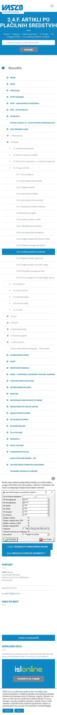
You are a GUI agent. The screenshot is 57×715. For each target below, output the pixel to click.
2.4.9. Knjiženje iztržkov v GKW (28, 219)
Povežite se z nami (29, 678)
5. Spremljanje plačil (18, 329)
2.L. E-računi (18, 309)
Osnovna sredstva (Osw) (22, 380)
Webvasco (15, 438)
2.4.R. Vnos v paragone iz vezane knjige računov (35, 277)
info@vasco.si (14, 593)
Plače (12, 361)
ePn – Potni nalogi (19, 109)
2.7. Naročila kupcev (21, 296)
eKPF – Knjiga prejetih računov (24, 103)
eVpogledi (15, 90)
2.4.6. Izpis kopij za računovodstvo (30, 200)
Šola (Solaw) (16, 432)
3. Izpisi (13, 316)
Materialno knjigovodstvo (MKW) (26, 400)
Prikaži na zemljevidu (27, 637)
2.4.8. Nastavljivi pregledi (26, 213)
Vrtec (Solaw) (16, 445)
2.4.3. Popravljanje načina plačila (29, 180)
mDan (12, 77)
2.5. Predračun (19, 284)
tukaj (49, 705)
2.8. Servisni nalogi (20, 303)
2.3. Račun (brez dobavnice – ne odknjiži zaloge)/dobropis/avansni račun (34, 161)
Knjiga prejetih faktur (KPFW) (24, 406)
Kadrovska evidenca (19, 367)
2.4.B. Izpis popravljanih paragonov (30, 232)
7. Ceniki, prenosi (17, 342)
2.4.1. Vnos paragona (24, 174)
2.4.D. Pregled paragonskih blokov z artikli (33, 238)
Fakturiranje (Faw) (30, 34)
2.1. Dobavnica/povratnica (23, 148)
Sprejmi (8, 710)
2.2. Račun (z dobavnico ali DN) (25, 155)
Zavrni (19, 710)
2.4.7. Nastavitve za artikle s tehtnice (30, 206)
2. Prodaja (44, 34)
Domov (6, 34)
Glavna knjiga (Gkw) (19, 355)
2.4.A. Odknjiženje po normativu (28, 226)
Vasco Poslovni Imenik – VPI (23, 458)
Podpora (16, 34)
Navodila (14, 67)
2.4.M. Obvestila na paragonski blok (30, 271)
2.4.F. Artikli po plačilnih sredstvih (30, 251)
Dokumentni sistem (19, 451)
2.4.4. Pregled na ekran (25, 187)
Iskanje (28, 49)
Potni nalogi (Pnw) (19, 419)
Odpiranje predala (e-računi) (23, 471)
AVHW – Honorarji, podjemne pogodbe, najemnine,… (32, 374)
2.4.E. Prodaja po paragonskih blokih (30, 245)
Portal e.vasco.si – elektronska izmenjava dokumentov (32, 122)
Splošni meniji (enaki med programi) (27, 464)
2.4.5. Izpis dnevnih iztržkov (27, 193)
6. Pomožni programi (18, 335)
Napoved (14, 393)
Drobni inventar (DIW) (20, 387)
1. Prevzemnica (16, 135)
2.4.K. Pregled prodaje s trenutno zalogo (32, 264)
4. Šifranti (14, 322)
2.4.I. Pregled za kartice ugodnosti (29, 258)
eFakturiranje (17, 96)
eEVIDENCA (15, 116)
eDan (12, 84)
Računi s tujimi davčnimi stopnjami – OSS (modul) (29, 348)
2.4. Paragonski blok (21, 167)
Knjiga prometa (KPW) (20, 413)
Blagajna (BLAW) (17, 426)
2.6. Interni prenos (20, 290)
